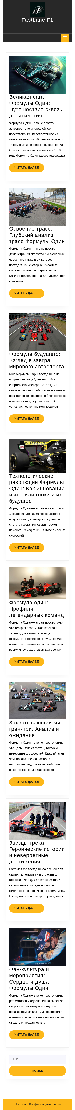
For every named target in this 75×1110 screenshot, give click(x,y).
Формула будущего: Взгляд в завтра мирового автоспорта (36, 360)
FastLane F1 (37, 20)
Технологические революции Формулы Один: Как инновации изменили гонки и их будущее (37, 488)
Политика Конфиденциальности (38, 1104)
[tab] (65, 38)
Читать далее (29, 169)
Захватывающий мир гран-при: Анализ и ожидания (36, 729)
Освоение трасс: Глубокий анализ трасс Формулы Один (37, 235)
